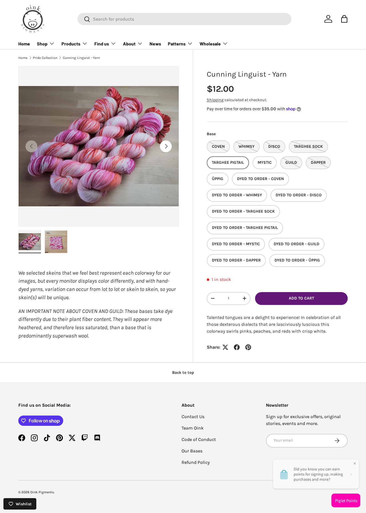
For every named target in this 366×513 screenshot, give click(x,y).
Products (70, 43)
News (155, 43)
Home (24, 43)
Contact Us (193, 416)
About (129, 43)
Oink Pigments (42, 492)
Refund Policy (196, 462)
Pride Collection (45, 58)
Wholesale (210, 43)
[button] (344, 19)
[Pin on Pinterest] (248, 347)
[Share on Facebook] (236, 347)
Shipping (215, 99)
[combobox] (184, 19)
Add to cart (301, 298)
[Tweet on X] (225, 347)
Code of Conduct (199, 439)
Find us (101, 43)
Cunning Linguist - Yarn (81, 58)
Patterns (177, 43)
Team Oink (193, 428)
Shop (42, 43)
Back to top (183, 372)
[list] (99, 146)
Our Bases (192, 451)
